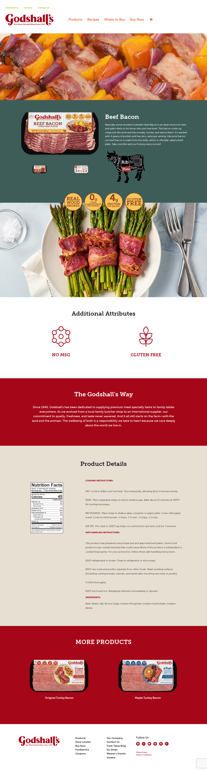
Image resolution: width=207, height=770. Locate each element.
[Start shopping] (150, 19)
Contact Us (44, 7)
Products (75, 19)
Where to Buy (114, 19)
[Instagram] (143, 744)
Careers (28, 7)
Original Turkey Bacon (59, 698)
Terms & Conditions (144, 755)
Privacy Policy (141, 752)
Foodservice (11, 7)
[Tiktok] (167, 744)
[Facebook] (138, 744)
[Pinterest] (155, 744)
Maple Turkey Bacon (148, 698)
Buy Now (137, 19)
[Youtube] (149, 744)
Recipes (93, 19)
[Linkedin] (161, 744)
